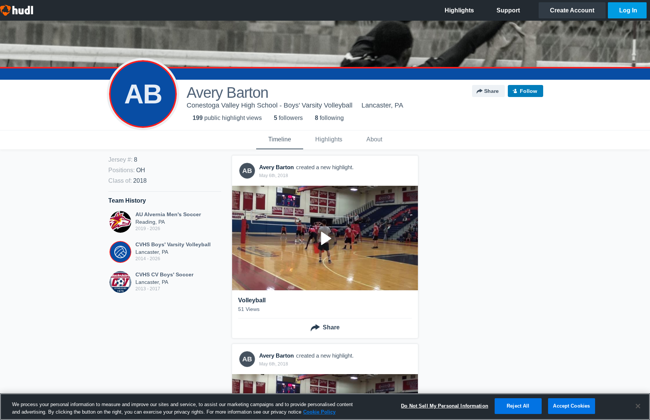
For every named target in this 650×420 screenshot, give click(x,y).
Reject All (518, 406)
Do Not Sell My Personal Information (444, 406)
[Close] (638, 406)
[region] (325, 406)
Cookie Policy (319, 412)
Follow (528, 91)
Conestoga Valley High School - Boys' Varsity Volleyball (269, 105)
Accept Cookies (571, 406)
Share (491, 91)
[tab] (279, 139)
